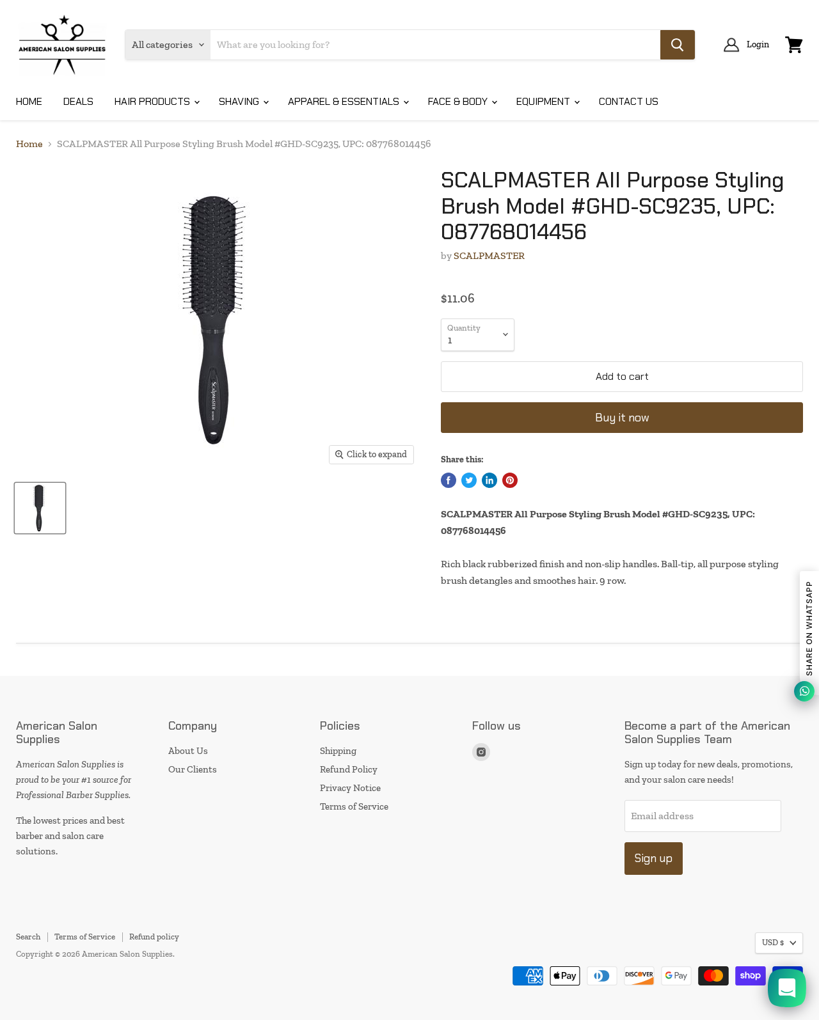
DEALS (78, 101)
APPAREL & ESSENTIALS (345, 101)
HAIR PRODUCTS (154, 101)
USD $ (773, 942)
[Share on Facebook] (448, 480)
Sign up (653, 858)
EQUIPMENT (544, 101)
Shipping (338, 751)
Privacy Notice (350, 788)
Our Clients (192, 769)
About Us (188, 751)
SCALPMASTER (489, 255)
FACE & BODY (459, 101)
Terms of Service (354, 806)
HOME (29, 101)
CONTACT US (628, 101)
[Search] (677, 44)
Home (29, 144)
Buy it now (622, 417)
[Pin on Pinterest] (510, 480)
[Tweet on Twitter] (469, 480)
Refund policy (154, 936)
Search (28, 936)
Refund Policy (349, 769)
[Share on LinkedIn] (489, 480)
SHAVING (240, 101)
